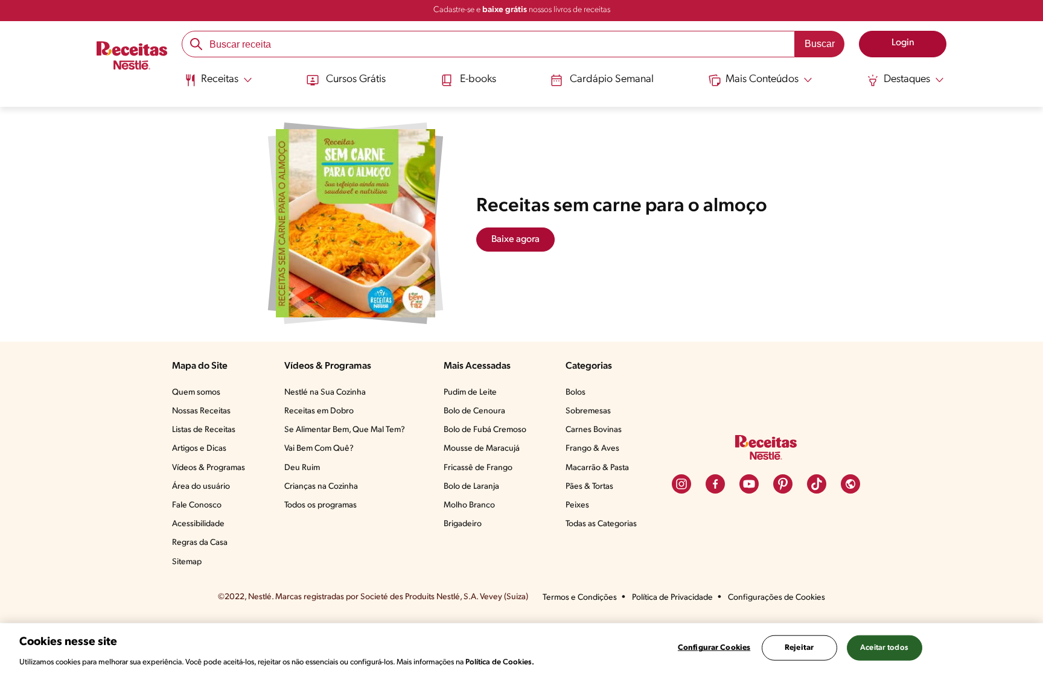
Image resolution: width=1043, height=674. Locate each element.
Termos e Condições (580, 597)
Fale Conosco (197, 505)
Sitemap (187, 562)
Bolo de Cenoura (474, 411)
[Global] (850, 484)
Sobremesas (588, 411)
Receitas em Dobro (319, 411)
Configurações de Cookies (776, 597)
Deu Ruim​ (302, 467)
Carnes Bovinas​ (594, 429)
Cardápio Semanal (612, 79)
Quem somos (196, 392)
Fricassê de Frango (478, 467)
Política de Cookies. (499, 662)
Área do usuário (201, 486)
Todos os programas (320, 505)
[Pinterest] (782, 484)
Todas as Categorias (601, 524)
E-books (478, 79)
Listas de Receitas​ (203, 429)
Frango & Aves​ (592, 448)
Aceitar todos (884, 647)
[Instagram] (681, 484)
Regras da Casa (200, 542)
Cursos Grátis (356, 79)
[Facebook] (715, 484)
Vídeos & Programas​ (208, 467)
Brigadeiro (463, 524)
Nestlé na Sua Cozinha (325, 392)
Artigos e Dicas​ (199, 448)
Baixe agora (515, 239)
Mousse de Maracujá (482, 448)
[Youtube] (749, 484)
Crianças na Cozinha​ (321, 486)
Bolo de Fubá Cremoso (485, 429)
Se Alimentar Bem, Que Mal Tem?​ (344, 429)
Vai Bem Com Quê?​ (319, 448)
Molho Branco (469, 505)
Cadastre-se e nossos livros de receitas (521, 9)
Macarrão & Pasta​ (597, 467)
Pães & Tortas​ (589, 486)
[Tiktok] (816, 484)
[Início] (132, 57)
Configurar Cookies (714, 647)
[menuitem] (218, 84)
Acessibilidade (198, 524)
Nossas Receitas (201, 411)
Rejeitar (799, 647)
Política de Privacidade (672, 597)
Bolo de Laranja (471, 486)
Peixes (577, 505)
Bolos (575, 392)
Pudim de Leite (470, 392)
